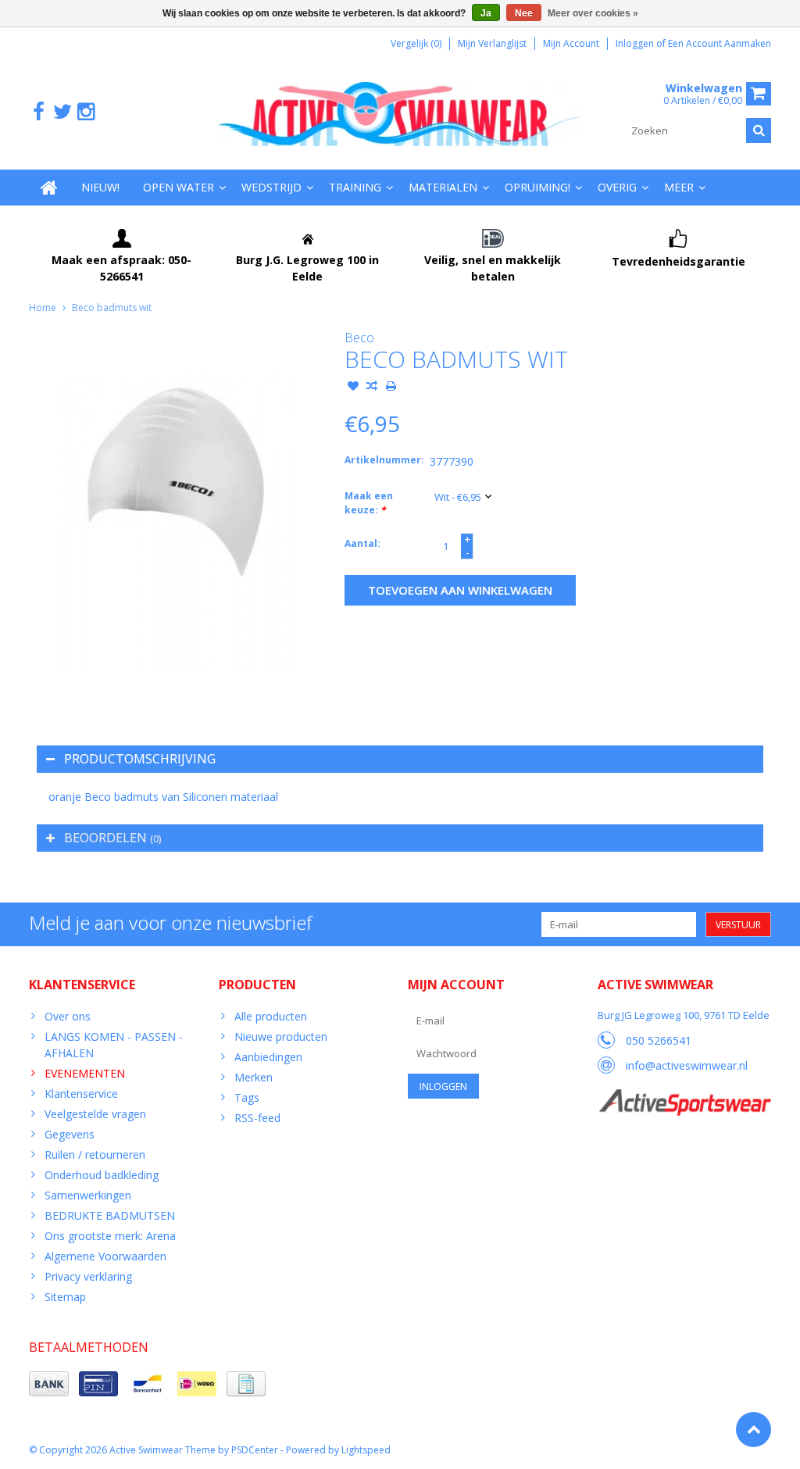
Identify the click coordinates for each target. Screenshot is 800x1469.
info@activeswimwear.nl (687, 1065)
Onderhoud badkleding (102, 1174)
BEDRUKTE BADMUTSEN (110, 1215)
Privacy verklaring (88, 1276)
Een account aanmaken (719, 43)
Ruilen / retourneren (95, 1154)
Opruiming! (537, 187)
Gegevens (70, 1134)
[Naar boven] (753, 1429)
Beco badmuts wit (112, 307)
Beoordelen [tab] (112, 837)
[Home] (49, 187)
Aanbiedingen (268, 1056)
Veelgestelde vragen (95, 1113)
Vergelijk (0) (416, 43)
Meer (679, 187)
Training (355, 187)
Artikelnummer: (384, 459)
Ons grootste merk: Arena (110, 1235)
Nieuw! (100, 187)
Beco (359, 337)
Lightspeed (366, 1449)
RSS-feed (257, 1117)
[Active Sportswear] (684, 1097)
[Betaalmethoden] (49, 1383)
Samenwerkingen (88, 1195)
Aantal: (362, 543)
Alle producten (270, 1016)
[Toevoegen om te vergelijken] (372, 388)
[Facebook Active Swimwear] (38, 112)
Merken (253, 1077)
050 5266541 (658, 1040)
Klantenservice (81, 1093)
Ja (485, 13)
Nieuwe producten (280, 1036)
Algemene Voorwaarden (105, 1256)
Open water (178, 187)
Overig (617, 187)
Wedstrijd (271, 187)
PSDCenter (254, 1449)
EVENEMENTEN (85, 1073)
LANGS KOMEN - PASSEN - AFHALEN (114, 1044)
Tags (246, 1097)
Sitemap (65, 1296)
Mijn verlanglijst (492, 43)
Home (42, 307)
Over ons (68, 1016)
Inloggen (636, 43)
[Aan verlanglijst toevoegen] (353, 388)
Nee (524, 13)
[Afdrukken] (391, 388)
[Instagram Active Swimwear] (85, 112)
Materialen (443, 187)
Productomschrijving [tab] (140, 758)
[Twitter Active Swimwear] (62, 112)
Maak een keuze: (369, 502)
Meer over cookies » (593, 13)
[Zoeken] (758, 130)
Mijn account (571, 43)
